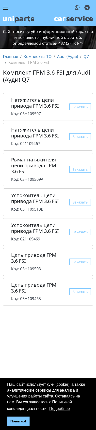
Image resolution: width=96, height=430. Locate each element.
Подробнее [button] (59, 409)
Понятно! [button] (18, 421)
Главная (10, 56)
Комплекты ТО (38, 56)
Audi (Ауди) (67, 56)
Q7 (86, 56)
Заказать (80, 106)
